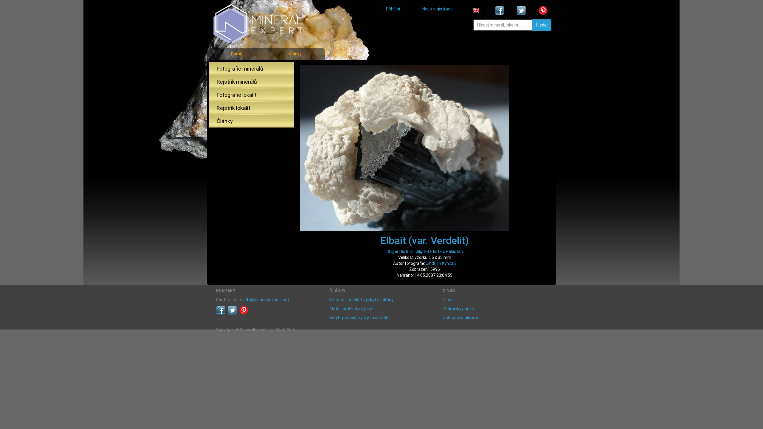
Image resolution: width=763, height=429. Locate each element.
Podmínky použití (459, 308)
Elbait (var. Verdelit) (425, 240)
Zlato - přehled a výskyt (351, 308)
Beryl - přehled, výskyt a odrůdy (358, 317)
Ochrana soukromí (460, 317)
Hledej (542, 25)
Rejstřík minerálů (237, 82)
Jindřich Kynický (441, 263)
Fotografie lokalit (237, 95)
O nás (448, 299)
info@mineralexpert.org (266, 299)
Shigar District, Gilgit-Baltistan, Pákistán (424, 251)
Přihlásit (394, 9)
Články (295, 54)
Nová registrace (437, 9)
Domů (236, 54)
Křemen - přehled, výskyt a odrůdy (361, 299)
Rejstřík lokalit (233, 108)
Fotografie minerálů (240, 69)
